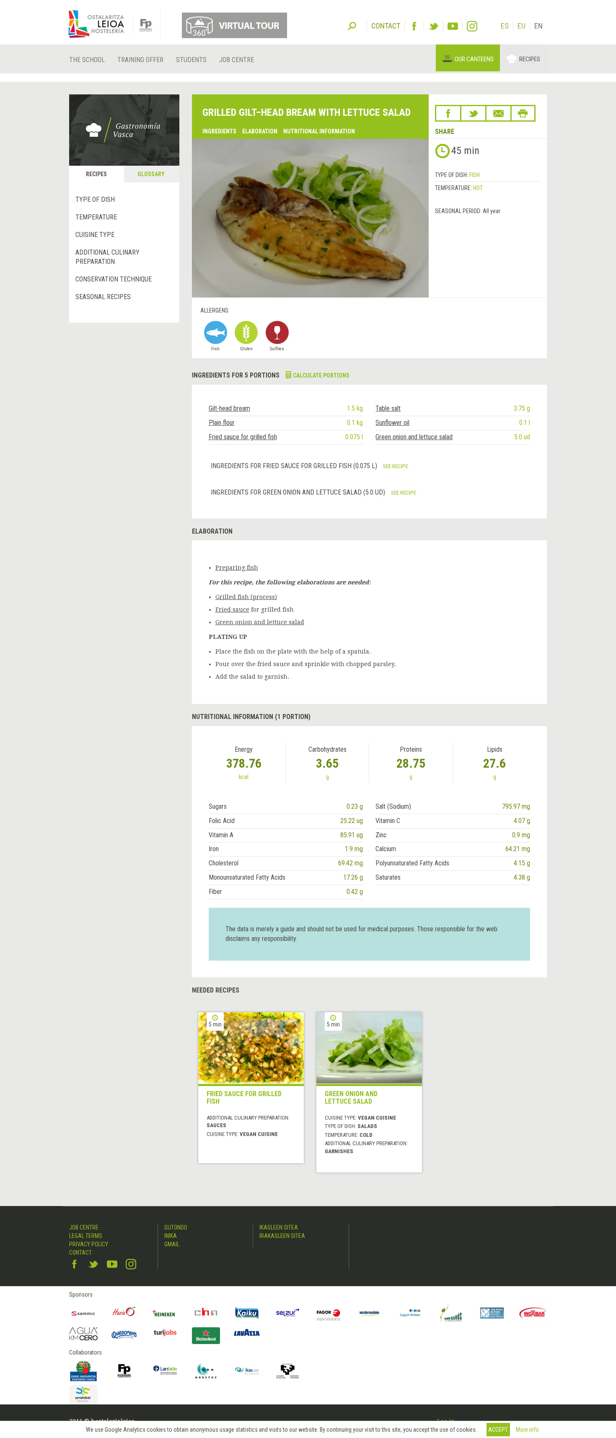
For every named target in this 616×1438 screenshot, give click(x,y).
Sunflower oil (392, 423)
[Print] (523, 113)
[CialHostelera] (206, 1313)
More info (527, 1429)
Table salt (388, 408)
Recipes (529, 59)
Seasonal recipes (103, 297)
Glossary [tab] (151, 174)
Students (191, 60)
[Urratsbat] (83, 1394)
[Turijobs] (165, 1332)
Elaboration (259, 131)
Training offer (140, 60)
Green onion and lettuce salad (414, 437)
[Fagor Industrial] (328, 1313)
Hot (478, 188)
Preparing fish (236, 567)
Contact (80, 1252)
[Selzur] (288, 1313)
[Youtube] (453, 26)
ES (505, 25)
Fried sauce (232, 609)
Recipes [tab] (96, 174)
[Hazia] (124, 1313)
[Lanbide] (165, 1371)
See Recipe (395, 466)
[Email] (498, 113)
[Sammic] (83, 1313)
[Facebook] (414, 26)
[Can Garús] (451, 1313)
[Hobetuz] (206, 1371)
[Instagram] (472, 26)
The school (87, 60)
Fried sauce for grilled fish (243, 437)
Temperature (96, 217)
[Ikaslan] (247, 1371)
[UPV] (288, 1371)
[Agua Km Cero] (83, 1333)
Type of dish (95, 199)
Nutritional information (319, 131)
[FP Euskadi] (124, 1371)
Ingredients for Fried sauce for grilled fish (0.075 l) (295, 466)
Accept (498, 1429)
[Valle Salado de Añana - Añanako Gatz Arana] (492, 1313)
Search (352, 25)
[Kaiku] (247, 1313)
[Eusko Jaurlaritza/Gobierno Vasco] (83, 1371)
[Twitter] (433, 26)
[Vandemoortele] (369, 1313)
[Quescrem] (124, 1334)
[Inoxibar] (533, 1313)
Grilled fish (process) (246, 597)
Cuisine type (94, 235)
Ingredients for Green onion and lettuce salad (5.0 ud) (299, 492)
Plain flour (222, 423)
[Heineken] (165, 1313)
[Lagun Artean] (410, 1313)
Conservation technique (113, 279)
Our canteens (474, 59)
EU (521, 25)
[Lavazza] (247, 1331)
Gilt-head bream (229, 408)
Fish (474, 175)
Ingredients (219, 131)
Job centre (236, 60)
